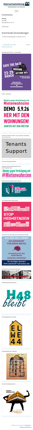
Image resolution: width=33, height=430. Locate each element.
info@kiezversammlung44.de (17, 425)
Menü (16, 10)
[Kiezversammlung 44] (16, 4)
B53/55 (28, 44)
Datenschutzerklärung (25, 427)
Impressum (27, 425)
